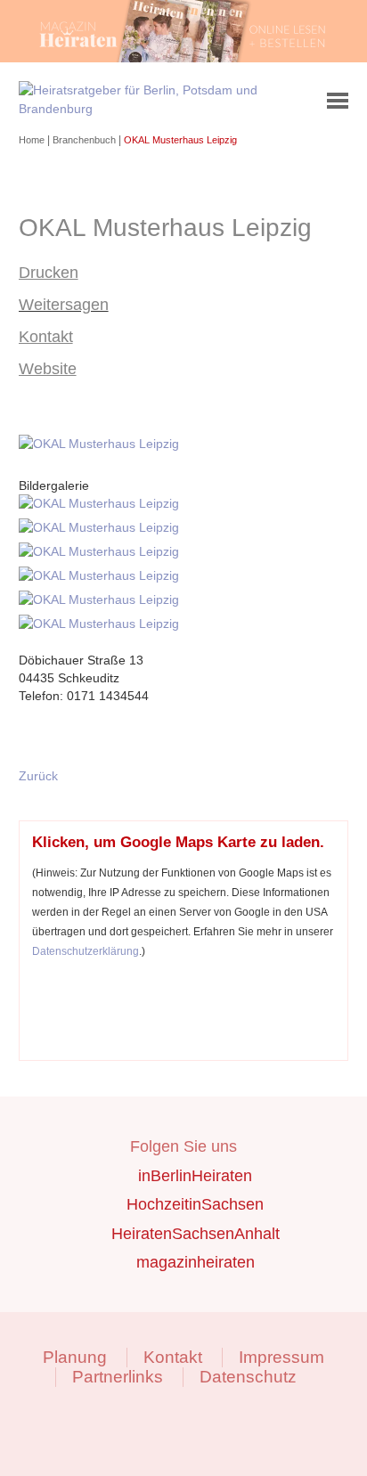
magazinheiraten (195, 1262)
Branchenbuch (85, 140)
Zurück (38, 776)
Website (48, 369)
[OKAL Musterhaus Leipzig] (102, 443)
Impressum (281, 1357)
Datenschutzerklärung (85, 951)
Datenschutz (248, 1376)
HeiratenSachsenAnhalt (195, 1234)
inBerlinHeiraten (195, 1176)
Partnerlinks (117, 1376)
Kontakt (46, 337)
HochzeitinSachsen (195, 1204)
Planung (75, 1357)
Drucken (48, 272)
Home (33, 140)
